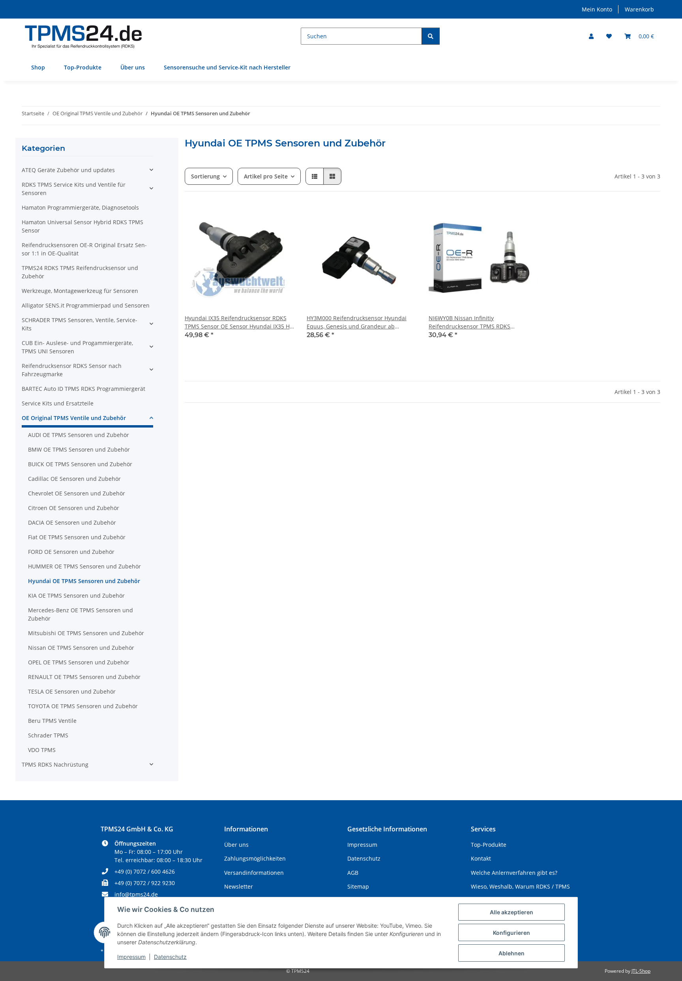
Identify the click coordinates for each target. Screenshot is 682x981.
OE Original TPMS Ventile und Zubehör (74, 418)
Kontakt (481, 858)
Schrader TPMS (48, 735)
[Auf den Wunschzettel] (280, 217)
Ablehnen (511, 953)
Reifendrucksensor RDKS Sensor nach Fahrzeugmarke (72, 370)
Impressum (131, 956)
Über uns (132, 67)
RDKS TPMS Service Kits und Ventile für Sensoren (74, 189)
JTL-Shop (640, 971)
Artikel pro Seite (266, 176)
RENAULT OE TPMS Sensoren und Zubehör (84, 677)
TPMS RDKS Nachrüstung (55, 764)
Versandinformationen (254, 872)
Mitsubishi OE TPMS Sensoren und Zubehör (86, 633)
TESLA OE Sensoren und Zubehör (72, 691)
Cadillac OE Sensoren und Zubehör (74, 478)
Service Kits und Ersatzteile (58, 403)
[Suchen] (431, 36)
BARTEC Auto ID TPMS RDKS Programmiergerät (83, 388)
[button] (591, 36)
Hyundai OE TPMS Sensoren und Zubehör (84, 581)
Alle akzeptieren (511, 912)
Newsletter (238, 886)
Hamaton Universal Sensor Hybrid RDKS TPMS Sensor (82, 226)
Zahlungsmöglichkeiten (255, 858)
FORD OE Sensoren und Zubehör (71, 551)
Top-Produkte (82, 67)
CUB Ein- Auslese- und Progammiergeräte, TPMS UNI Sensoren (77, 347)
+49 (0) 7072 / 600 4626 (144, 871)
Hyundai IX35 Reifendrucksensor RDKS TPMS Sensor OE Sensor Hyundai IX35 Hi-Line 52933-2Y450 (239, 322)
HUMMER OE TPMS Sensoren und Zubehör (84, 566)
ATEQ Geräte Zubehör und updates (68, 170)
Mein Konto (597, 9)
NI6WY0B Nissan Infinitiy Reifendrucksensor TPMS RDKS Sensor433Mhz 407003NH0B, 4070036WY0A (469, 322)
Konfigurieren (511, 932)
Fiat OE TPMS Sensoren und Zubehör (77, 537)
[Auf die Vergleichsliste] (260, 217)
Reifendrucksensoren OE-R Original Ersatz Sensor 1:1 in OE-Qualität (84, 249)
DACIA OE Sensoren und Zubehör (72, 522)
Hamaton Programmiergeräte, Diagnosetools (80, 207)
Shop (38, 67)
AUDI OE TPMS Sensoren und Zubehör (78, 435)
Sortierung (205, 176)
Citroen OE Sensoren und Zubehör (73, 508)
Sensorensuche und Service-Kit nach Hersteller (227, 67)
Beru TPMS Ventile (52, 720)
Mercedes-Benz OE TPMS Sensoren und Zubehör (80, 614)
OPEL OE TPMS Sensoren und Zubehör (78, 662)
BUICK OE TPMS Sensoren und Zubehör (80, 464)
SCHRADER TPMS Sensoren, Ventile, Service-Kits (79, 324)
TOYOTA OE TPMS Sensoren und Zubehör (83, 706)
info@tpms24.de (136, 894)
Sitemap (358, 886)
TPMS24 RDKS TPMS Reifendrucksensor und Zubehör (80, 272)
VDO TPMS (42, 750)
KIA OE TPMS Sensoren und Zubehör (76, 595)
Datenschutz (170, 956)
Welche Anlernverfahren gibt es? (514, 872)
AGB (352, 872)
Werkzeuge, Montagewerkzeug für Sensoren (80, 290)
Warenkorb (639, 9)
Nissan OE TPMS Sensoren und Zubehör (81, 647)
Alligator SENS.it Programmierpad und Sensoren (86, 305)
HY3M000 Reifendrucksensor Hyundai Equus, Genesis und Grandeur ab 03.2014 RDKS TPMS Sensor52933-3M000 (360, 322)
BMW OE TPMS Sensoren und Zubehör (79, 449)
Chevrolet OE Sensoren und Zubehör (76, 493)
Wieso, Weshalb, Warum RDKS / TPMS (520, 886)
